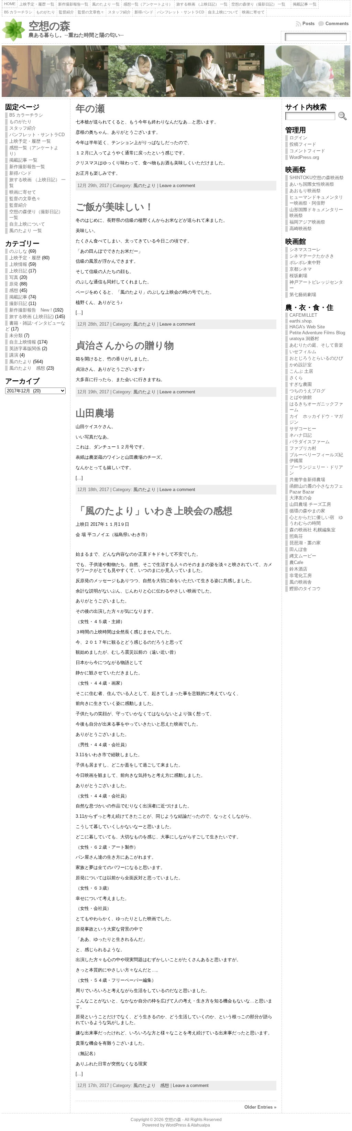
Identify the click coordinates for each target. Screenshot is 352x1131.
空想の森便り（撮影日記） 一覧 (36, 214)
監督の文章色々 (25, 198)
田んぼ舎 (298, 549)
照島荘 (296, 536)
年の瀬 (90, 108)
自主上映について (27, 224)
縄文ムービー (302, 555)
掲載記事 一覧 (23, 160)
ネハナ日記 (302, 435)
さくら (296, 377)
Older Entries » (260, 1107)
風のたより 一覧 (25, 230)
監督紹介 (18, 205)
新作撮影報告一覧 (27, 166)
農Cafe (296, 562)
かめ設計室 (300, 364)
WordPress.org (304, 157)
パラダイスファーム (309, 441)
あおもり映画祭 (305, 190)
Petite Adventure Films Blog (317, 332)
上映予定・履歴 (25, 257)
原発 (13, 283)
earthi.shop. (301, 321)
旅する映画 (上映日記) (31, 316)
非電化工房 (300, 575)
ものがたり (20, 121)
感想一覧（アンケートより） (33, 150)
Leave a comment (177, 185)
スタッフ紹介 (22, 128)
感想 (13, 290)
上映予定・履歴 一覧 (30, 141)
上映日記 (18, 270)
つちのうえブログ (307, 390)
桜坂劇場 (298, 275)
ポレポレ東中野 (305, 262)
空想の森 (49, 26)
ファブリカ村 (302, 448)
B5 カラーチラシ (26, 115)
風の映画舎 (300, 582)
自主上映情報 (22, 342)
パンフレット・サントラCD (37, 134)
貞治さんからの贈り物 (125, 345)
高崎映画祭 (300, 228)
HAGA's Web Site (307, 326)
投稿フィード (302, 144)
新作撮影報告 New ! (30, 310)
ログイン (298, 137)
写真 (13, 277)
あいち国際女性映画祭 (311, 184)
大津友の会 (300, 497)
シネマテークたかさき (311, 256)
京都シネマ (300, 269)
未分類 (16, 335)
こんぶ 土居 (301, 371)
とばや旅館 (300, 397)
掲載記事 (18, 297)
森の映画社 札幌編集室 (312, 529)
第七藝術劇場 (302, 294)
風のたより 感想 (27, 368)
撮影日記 (18, 303)
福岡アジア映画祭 (307, 222)
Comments (337, 23)
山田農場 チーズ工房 (310, 504)
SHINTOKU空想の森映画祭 (316, 177)
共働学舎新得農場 (307, 479)
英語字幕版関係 (25, 348)
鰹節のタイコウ (305, 588)
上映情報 (18, 264)
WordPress (176, 1125)
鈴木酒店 (298, 569)
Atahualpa (200, 1125)
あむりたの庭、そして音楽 (316, 345)
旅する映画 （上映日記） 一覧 (37, 182)
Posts (308, 23)
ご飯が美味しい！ (115, 207)
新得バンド (20, 173)
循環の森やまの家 (307, 510)
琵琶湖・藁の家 (305, 542)
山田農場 (95, 413)
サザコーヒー (302, 428)
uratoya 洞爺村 (304, 338)
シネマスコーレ (305, 249)
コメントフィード (307, 150)
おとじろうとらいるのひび (316, 358)
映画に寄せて (22, 192)
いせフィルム (302, 351)
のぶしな (18, 251)
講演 (13, 355)
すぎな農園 (300, 384)
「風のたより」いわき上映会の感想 (154, 510)
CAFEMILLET (303, 315)
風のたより (20, 361)
